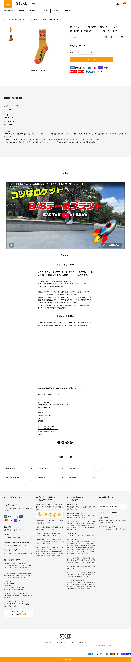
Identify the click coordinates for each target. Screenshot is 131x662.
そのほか (16, 20)
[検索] (54, 4)
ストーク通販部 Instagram (46, 426)
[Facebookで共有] (106, 37)
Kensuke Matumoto (12, 478)
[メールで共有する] (122, 37)
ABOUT (44, 11)
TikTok (40, 434)
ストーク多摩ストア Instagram (48, 429)
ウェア (11, 20)
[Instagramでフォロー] (67, 443)
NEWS (56, 11)
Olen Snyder (72, 478)
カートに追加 (92, 60)
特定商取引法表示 (62, 642)
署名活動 (45, 300)
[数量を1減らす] (81, 52)
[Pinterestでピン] (111, 37)
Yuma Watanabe (42, 468)
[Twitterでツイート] (117, 37)
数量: (71, 52)
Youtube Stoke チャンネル (46, 431)
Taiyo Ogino (103, 468)
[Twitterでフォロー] (62, 442)
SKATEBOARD (8, 11)
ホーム (6, 20)
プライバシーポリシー (79, 642)
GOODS (21, 11)
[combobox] (41, 4)
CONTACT (68, 11)
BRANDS (32, 11)
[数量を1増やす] (91, 52)
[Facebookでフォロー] (58, 442)
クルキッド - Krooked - (26, 20)
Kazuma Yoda (41, 478)
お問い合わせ (49, 642)
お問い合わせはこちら (108, 507)
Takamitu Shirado (74, 468)
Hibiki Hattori (10, 468)
